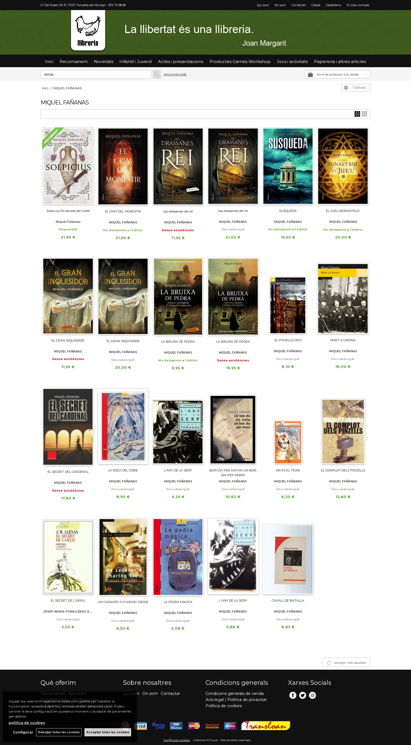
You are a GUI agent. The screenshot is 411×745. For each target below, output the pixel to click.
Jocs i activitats (292, 61)
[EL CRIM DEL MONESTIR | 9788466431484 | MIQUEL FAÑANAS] (123, 166)
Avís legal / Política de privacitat (236, 699)
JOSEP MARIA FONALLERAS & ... (68, 611)
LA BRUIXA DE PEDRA (178, 342)
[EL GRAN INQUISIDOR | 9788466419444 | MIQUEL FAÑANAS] (123, 296)
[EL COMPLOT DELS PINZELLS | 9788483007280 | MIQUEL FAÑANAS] (343, 426)
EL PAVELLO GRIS (288, 340)
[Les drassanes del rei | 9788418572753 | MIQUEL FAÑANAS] (178, 166)
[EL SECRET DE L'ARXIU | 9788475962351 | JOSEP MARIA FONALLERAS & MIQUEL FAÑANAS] (68, 556)
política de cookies (27, 723)
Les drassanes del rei (178, 211)
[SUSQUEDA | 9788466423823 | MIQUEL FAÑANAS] (288, 166)
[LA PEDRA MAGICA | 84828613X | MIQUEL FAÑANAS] (178, 557)
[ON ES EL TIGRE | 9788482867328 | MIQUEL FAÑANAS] (288, 426)
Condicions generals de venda (235, 693)
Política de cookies (224, 705)
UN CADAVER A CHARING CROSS (123, 602)
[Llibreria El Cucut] (205, 32)
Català (315, 5)
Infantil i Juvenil (135, 61)
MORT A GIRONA (343, 340)
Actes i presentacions (180, 61)
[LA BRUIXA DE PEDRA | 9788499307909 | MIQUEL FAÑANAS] (178, 297)
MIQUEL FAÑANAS (123, 222)
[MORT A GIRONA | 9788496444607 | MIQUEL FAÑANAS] (343, 296)
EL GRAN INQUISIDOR (67, 340)
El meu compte (358, 5)
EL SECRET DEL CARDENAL (68, 472)
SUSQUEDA (288, 211)
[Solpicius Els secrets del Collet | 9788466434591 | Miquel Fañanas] (68, 166)
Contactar (299, 5)
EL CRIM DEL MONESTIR (123, 211)
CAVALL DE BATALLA (288, 600)
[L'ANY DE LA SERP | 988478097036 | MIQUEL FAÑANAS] (233, 556)
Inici (49, 61)
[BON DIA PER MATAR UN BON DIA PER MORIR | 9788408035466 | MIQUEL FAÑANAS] (233, 426)
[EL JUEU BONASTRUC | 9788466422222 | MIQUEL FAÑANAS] (343, 166)
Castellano (333, 5)
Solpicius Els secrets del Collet (68, 211)
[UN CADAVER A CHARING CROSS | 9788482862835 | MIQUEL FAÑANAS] (123, 557)
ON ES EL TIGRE (288, 470)
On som (280, 5)
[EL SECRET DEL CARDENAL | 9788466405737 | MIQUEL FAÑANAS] (68, 427)
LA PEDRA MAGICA (178, 602)
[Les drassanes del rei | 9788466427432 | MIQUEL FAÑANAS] (233, 166)
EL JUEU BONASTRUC (343, 211)
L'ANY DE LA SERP (178, 470)
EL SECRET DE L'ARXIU (68, 600)
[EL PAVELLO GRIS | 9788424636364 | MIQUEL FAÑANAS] (288, 296)
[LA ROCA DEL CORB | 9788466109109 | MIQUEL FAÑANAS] (123, 426)
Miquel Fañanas (68, 222)
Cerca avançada (175, 74)
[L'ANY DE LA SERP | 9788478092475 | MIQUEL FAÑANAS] (178, 426)
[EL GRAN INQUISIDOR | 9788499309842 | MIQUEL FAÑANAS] (68, 296)
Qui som (263, 5)
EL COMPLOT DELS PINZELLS (343, 470)
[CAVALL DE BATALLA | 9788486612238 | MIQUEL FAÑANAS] (288, 556)
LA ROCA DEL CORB (123, 470)
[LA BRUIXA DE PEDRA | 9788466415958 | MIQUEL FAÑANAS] (233, 297)
